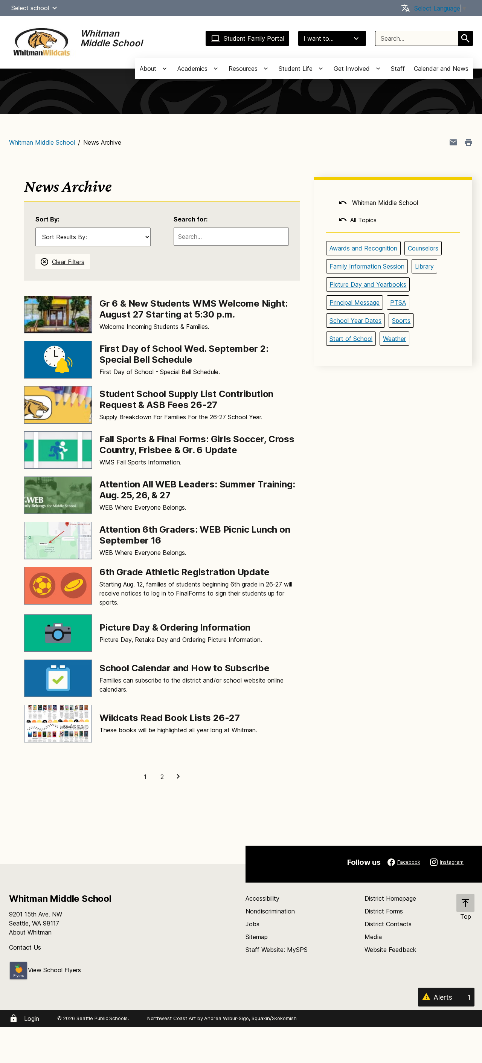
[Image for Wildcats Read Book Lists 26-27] (58, 723)
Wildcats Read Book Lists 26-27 (169, 717)
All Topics (363, 220)
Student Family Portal (254, 38)
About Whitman (30, 932)
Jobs (252, 924)
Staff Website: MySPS (277, 949)
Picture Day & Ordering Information (174, 627)
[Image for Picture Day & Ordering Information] (58, 633)
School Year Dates (355, 320)
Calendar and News (441, 68)
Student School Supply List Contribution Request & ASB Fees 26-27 (186, 399)
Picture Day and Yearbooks (367, 284)
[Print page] (468, 142)
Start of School (350, 338)
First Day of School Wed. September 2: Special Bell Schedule (183, 354)
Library (424, 266)
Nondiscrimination (270, 911)
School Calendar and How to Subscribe (184, 668)
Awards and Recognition (363, 248)
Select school (30, 8)
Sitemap (257, 937)
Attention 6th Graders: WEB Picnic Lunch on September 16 (194, 535)
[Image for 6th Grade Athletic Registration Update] (58, 586)
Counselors (423, 248)
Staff (398, 68)
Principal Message (354, 302)
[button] (54, 7)
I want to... (319, 38)
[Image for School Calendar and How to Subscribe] (58, 678)
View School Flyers (54, 970)
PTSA (398, 302)
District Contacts (388, 924)
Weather (394, 338)
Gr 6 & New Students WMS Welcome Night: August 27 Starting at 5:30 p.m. (193, 309)
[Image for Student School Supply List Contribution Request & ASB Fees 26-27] (58, 405)
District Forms (384, 911)
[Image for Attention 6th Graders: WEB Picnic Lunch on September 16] (58, 540)
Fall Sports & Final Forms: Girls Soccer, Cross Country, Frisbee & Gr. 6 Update (196, 444)
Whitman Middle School (42, 142)
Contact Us (25, 947)
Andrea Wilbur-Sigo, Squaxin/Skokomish (250, 1018)
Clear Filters (68, 262)
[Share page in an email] (453, 142)
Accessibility (262, 898)
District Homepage (390, 898)
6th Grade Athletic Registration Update (184, 572)
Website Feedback (390, 949)
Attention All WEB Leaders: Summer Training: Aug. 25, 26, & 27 (197, 490)
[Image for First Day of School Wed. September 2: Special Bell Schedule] (58, 360)
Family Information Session (366, 266)
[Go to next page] (179, 776)
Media (373, 937)
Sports (401, 320)
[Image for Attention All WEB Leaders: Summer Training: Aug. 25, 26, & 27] (58, 495)
